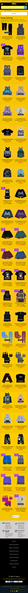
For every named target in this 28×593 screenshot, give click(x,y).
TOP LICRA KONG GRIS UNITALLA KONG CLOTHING (7, 78)
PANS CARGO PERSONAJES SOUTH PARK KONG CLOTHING (7, 447)
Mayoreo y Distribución (14, 547)
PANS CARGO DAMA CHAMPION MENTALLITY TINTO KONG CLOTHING (7, 386)
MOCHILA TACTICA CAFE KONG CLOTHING (20, 304)
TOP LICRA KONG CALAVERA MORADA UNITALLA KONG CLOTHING (20, 58)
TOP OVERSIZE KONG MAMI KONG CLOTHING (7, 140)
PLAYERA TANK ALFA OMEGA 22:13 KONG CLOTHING (7, 304)
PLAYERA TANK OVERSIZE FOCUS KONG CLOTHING (20, 386)
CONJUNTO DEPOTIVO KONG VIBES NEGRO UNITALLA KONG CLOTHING (7, 365)
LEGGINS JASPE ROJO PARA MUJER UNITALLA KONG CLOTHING (21, 345)
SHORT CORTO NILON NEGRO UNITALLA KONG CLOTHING (7, 242)
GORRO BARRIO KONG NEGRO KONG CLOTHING (7, 181)
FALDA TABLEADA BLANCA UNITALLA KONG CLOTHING (21, 427)
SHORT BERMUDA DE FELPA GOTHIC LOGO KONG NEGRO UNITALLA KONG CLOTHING (21, 201)
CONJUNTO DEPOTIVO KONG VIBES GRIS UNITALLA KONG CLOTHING (21, 365)
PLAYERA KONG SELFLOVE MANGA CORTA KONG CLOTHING (20, 509)
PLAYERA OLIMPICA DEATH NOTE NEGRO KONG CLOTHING (7, 160)
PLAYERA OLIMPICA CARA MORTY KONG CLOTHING (20, 406)
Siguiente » (16, 516)
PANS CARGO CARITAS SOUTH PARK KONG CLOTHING (21, 447)
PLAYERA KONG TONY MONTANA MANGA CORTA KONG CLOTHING (7, 58)
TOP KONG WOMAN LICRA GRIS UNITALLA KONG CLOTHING (20, 468)
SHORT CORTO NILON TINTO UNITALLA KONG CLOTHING (7, 263)
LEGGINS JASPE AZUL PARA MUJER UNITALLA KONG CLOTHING (7, 345)
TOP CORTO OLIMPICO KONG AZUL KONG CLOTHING (7, 99)
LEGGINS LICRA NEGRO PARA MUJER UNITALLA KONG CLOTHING (7, 37)
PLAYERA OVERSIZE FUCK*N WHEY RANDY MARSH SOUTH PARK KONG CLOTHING (7, 283)
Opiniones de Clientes (14, 544)
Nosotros (14, 541)
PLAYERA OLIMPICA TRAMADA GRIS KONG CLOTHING (20, 37)
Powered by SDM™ (14, 588)
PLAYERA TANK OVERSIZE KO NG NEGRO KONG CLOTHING (20, 78)
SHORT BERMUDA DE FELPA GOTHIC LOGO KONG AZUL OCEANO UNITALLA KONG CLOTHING (7, 222)
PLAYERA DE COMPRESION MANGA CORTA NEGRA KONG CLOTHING (21, 324)
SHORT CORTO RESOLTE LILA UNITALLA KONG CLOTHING (20, 488)
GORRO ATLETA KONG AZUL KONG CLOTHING (21, 181)
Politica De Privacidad (14, 557)
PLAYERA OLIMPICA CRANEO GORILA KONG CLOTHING (7, 406)
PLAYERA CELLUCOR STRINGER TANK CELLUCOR (7, 201)
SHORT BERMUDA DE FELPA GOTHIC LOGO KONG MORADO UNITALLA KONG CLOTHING (21, 222)
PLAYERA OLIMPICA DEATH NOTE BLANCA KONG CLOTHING (21, 140)
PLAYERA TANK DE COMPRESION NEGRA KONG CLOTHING (7, 324)
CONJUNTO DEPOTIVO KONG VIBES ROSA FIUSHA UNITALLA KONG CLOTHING (7, 509)
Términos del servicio (14, 554)
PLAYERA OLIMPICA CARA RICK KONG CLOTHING (7, 427)
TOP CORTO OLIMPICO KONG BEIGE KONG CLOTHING (21, 99)
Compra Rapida (7, 32)
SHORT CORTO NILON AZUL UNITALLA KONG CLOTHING (21, 263)
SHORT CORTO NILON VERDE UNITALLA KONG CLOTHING (20, 242)
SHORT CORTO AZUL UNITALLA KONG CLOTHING (7, 468)
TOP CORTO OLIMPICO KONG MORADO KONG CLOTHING (7, 119)
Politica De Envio (14, 560)
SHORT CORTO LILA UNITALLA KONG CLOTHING (7, 488)
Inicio (2, 10)
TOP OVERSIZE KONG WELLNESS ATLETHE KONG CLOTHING (21, 119)
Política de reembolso (14, 563)
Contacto (14, 567)
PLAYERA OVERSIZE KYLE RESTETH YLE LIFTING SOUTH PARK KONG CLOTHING (20, 283)
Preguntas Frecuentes (14, 551)
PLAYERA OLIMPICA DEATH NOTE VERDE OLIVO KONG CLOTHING (21, 160)
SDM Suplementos (9, 586)
